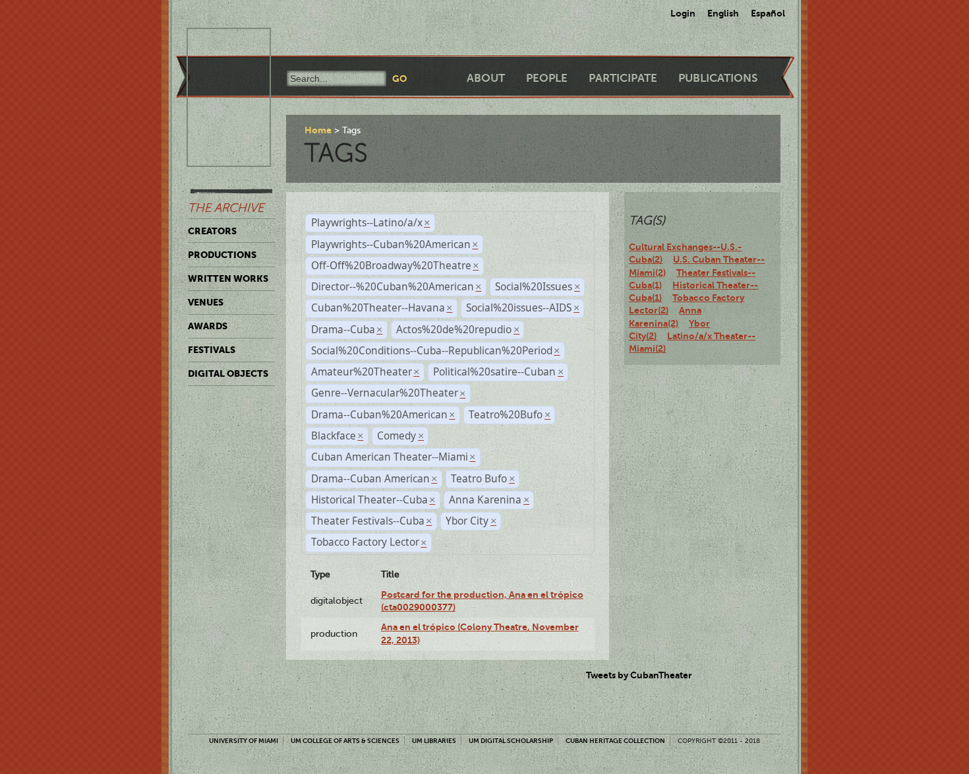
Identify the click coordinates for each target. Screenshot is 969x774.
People (547, 78)
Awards (207, 326)
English (723, 13)
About (486, 78)
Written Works (228, 278)
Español (768, 13)
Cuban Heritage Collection (615, 740)
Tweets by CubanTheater (639, 675)
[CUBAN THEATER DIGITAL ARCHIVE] (217, 43)
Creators (212, 231)
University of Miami (243, 740)
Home (318, 130)
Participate (623, 78)
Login (682, 13)
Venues (205, 302)
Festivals (211, 349)
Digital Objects (228, 373)
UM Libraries (434, 740)
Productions (222, 254)
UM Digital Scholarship (511, 740)
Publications (717, 78)
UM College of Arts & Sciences (345, 740)
